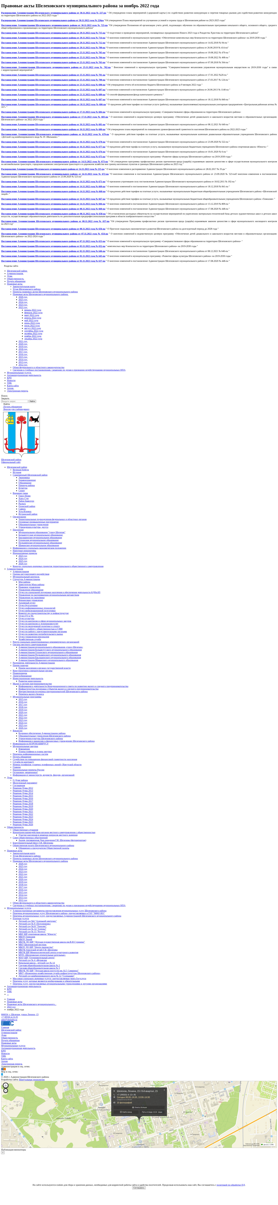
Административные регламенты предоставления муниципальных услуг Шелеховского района (59, 910)
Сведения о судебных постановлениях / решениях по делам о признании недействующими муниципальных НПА (69, 905)
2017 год (23, 704)
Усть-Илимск (25, 511)
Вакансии (17, 730)
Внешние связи (20, 493)
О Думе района (20, 780)
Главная (5, 1027)
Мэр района (24, 582)
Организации (19, 516)
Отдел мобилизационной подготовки (37, 610)
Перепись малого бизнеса (31, 694)
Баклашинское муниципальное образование (40, 537)
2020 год (23, 712)
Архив (4, 1061)
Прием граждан (20, 665)
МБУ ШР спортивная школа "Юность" (38, 934)
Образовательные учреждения (33, 524)
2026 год (23, 563)
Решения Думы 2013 (23, 790)
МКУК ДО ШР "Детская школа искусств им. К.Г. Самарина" (49, 970)
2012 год (23, 900)
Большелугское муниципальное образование (41, 535)
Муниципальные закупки (25, 746)
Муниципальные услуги (19, 908)
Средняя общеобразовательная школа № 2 (39, 965)
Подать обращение (22, 756)
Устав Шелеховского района (27, 856)
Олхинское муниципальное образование (39, 540)
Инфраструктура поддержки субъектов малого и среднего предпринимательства (58, 689)
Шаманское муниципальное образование (39, 545)
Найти (32, 401)
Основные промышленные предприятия (38, 522)
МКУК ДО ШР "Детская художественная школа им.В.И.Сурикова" (52, 942)
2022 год (23, 717)
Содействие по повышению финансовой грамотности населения (45, 759)
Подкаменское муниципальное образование (40, 543)
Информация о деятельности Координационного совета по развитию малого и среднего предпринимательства (73, 686)
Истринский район (28, 514)
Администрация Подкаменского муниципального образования (50, 655)
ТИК (9, 991)
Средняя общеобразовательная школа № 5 (39, 968)
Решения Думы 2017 (23, 801)
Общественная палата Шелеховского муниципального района (43, 845)
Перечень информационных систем (30, 754)
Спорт (22, 490)
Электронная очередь (11, 1064)
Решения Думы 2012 (23, 788)
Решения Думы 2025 (23, 822)
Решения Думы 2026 (23, 824)
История (17, 472)
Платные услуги (21, 918)
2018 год (23, 707)
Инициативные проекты (25, 553)
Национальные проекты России (28, 770)
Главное (17, 767)
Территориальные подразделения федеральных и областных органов (53, 519)
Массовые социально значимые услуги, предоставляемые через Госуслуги (49, 978)
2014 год (23, 895)
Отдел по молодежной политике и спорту (39, 626)
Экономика (24, 477)
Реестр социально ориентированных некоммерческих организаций (46, 642)
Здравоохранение (27, 480)
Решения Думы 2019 (23, 806)
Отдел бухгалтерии (28, 605)
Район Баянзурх (26, 501)
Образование (25, 483)
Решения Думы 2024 (23, 819)
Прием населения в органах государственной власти (45, 668)
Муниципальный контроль (26, 576)
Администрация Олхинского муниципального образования (48, 652)
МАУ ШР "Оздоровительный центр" (37, 957)
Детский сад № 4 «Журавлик (33, 960)
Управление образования (31, 590)
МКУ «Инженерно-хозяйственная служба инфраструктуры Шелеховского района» (59, 973)
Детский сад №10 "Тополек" (33, 926)
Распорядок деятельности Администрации (34, 663)
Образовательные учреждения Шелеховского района (45, 736)
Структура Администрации (26, 579)
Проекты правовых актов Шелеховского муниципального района (45, 858)
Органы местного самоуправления (30, 644)
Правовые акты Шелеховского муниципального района (40, 861)
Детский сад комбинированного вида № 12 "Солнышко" (47, 976)
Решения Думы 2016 (23, 798)
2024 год (23, 558)
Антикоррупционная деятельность (24, 986)
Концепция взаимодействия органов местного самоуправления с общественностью (54, 832)
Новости (5, 1053)
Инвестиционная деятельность (28, 678)
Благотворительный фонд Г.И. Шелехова (33, 843)
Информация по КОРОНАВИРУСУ (31, 743)
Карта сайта (7, 1058)
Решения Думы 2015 (23, 796)
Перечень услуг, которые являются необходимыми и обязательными (46, 981)
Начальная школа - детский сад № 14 (37, 963)
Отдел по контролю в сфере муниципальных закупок (45, 621)
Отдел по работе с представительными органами (43, 631)
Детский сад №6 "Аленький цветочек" (38, 921)
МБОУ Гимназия (27, 937)
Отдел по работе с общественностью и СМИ (41, 629)
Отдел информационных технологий (37, 608)
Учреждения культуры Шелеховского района (41, 738)
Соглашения (19, 785)
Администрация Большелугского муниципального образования (50, 650)
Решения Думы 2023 (23, 817)
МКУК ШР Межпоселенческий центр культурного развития (48, 952)
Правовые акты (14, 850)
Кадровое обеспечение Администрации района (42, 733)
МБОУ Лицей (25, 939)
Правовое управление (29, 587)
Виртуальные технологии (32, 1079)
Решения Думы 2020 (23, 809)
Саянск (22, 509)
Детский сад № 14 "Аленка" (32, 929)
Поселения (18, 530)
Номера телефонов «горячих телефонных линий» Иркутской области (47, 764)
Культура (23, 488)
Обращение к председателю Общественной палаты (44, 848)
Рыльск (22, 503)
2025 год (23, 561)
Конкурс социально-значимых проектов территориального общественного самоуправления (58, 566)
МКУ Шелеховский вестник (32, 944)
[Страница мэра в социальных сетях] (2, 1074)
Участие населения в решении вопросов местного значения (48, 835)
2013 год (23, 897)
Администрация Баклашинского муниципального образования (50, 657)
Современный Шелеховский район (30, 475)
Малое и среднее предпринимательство (32, 683)
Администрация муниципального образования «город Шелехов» (51, 647)
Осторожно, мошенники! (25, 772)
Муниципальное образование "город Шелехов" (42, 532)
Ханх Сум (24, 498)
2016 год (23, 702)
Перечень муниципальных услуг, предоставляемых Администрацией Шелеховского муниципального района (67, 916)
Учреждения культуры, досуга (33, 527)
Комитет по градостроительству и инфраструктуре (44, 613)
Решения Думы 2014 (23, 793)
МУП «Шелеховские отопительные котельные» (42, 955)
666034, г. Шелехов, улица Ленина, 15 (20, 1014)
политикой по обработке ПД (231, 1185)
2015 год (23, 699)
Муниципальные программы (27, 696)
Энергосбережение (22, 676)
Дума (9, 777)
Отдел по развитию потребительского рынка (41, 634)
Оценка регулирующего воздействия (31, 574)
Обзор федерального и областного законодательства (38, 903)
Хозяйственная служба (30, 639)
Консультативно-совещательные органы (32, 670)
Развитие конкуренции (30, 681)
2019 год (23, 710)
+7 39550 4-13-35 (9, 1017)
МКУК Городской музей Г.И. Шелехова (38, 950)
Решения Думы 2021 (23, 811)
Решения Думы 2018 (23, 803)
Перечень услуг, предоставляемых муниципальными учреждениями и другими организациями (60, 983)
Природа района (27, 485)
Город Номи (25, 496)
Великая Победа (21, 469)
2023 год (23, 556)
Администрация (15, 569)
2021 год (23, 715)
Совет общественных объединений (30, 837)
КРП (9, 989)
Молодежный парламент (25, 783)
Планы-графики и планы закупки (35, 751)
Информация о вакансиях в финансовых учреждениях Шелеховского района (57, 741)
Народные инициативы (24, 550)
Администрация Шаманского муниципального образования (48, 660)
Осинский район (27, 506)
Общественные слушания (25, 830)
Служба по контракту (23, 762)
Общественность (15, 827)
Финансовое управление (31, 600)
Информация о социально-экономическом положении (39, 548)
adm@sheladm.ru (9, 1019)
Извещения (24, 749)
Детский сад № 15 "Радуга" (32, 931)
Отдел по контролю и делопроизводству (38, 623)
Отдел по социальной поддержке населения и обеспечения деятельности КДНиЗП (59, 592)
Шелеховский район (17, 467)
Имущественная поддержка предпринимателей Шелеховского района (53, 691)
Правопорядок (20, 673)
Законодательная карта (24, 853)
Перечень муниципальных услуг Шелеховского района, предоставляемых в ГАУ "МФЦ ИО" (59, 913)
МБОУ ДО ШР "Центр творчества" (36, 947)
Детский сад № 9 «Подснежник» (35, 923)
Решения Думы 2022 (23, 814)
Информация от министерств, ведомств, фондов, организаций (43, 775)
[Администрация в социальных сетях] (2, 1069)
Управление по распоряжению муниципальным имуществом (49, 595)
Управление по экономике (32, 597)
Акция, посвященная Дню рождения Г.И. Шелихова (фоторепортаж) (52, 840)
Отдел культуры (26, 618)
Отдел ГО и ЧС (26, 616)
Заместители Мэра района (31, 584)
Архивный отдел (27, 603)
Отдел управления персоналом (34, 636)
